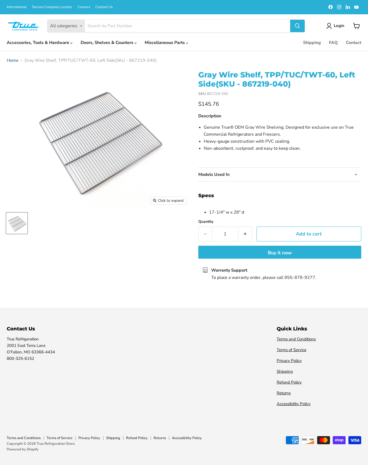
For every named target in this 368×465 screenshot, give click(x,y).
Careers (84, 7)
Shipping (312, 43)
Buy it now (280, 252)
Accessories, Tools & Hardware (38, 43)
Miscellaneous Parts (165, 43)
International (17, 7)
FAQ (333, 43)
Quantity (205, 222)
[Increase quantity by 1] (245, 234)
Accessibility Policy (294, 403)
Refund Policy (289, 382)
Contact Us (104, 7)
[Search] (297, 26)
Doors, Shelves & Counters (107, 43)
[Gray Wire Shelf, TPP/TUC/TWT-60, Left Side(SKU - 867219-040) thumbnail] (16, 223)
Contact (353, 43)
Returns (284, 393)
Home (13, 60)
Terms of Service (291, 350)
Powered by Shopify (23, 449)
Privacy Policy (289, 360)
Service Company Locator (52, 7)
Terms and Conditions (296, 339)
